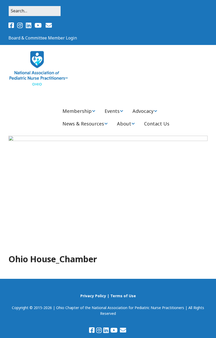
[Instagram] (20, 25)
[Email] (49, 25)
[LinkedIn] (28, 25)
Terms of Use (123, 295)
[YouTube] (38, 25)
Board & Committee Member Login (42, 38)
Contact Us (156, 123)
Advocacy (143, 111)
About (124, 123)
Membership (77, 111)
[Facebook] (11, 25)
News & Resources (83, 123)
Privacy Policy (93, 295)
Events (112, 111)
